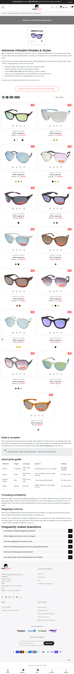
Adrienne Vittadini (18, 131)
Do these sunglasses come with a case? (18, 541)
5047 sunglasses (18, 133)
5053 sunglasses (55, 382)
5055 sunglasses (55, 133)
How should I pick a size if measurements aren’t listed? (23, 557)
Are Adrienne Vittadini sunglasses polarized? (19, 531)
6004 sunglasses (18, 175)
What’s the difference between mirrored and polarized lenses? (26, 547)
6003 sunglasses (18, 340)
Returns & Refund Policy (57, 513)
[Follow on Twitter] (6, 597)
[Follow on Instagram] (10, 597)
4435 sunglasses (56, 299)
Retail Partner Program (45, 584)
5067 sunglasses (55, 257)
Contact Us (41, 577)
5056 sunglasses (55, 216)
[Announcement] (37, 1)
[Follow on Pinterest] (13, 597)
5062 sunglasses (55, 340)
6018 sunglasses (55, 175)
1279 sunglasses (18, 299)
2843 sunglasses (18, 382)
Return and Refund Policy (46, 614)
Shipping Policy (43, 610)
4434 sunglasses (18, 257)
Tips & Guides (6, 607)
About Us (41, 574)
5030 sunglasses (18, 216)
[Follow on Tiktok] (20, 597)
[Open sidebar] (2, 339)
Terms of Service (43, 617)
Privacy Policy (42, 607)
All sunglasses (13, 63)
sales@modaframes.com (14, 574)
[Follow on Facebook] (2, 597)
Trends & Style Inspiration (9, 610)
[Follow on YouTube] (17, 597)
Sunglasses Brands (14, 13)
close (4, 2)
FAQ (39, 580)
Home (4, 13)
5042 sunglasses (37, 423)
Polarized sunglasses (29, 498)
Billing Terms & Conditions (46, 620)
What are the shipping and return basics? (18, 552)
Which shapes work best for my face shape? (19, 536)
